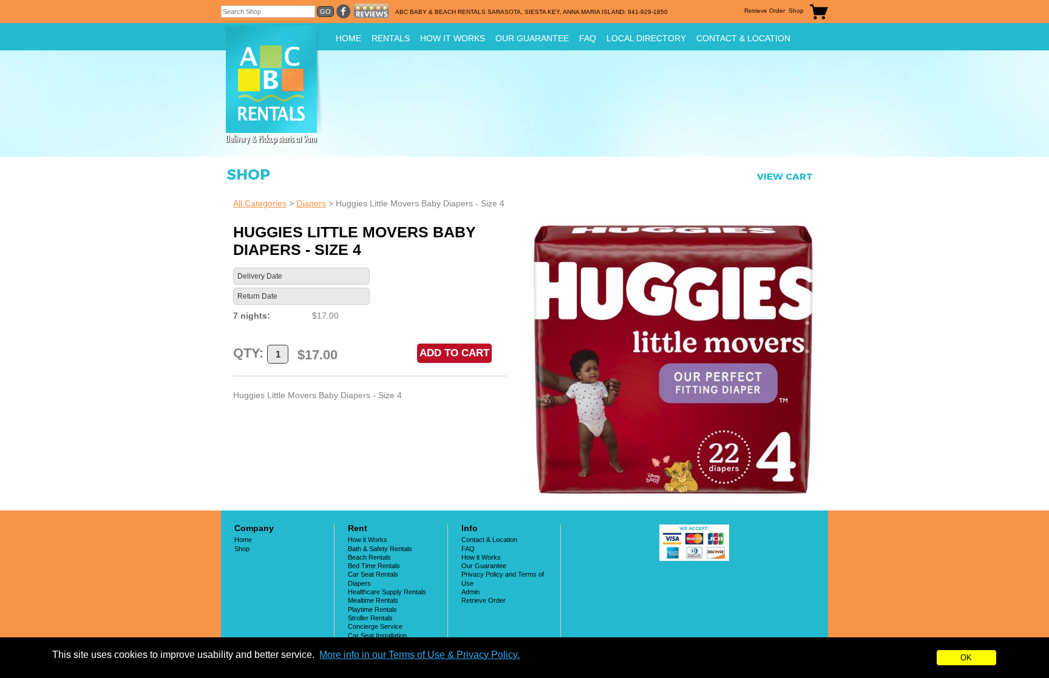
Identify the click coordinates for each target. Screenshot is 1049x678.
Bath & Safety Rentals (380, 548)
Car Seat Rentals (373, 574)
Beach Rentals (369, 557)
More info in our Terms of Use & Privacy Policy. (419, 654)
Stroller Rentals (370, 618)
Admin (470, 591)
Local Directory (646, 38)
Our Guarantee (532, 38)
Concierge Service (375, 626)
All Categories (260, 203)
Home (348, 38)
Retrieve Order (764, 10)
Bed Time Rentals (374, 565)
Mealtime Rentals (373, 600)
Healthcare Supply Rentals (387, 591)
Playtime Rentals (372, 609)
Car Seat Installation (377, 635)
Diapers (311, 203)
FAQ (587, 38)
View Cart (785, 176)
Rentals (391, 38)
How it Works (452, 38)
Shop (796, 10)
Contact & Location (743, 38)
